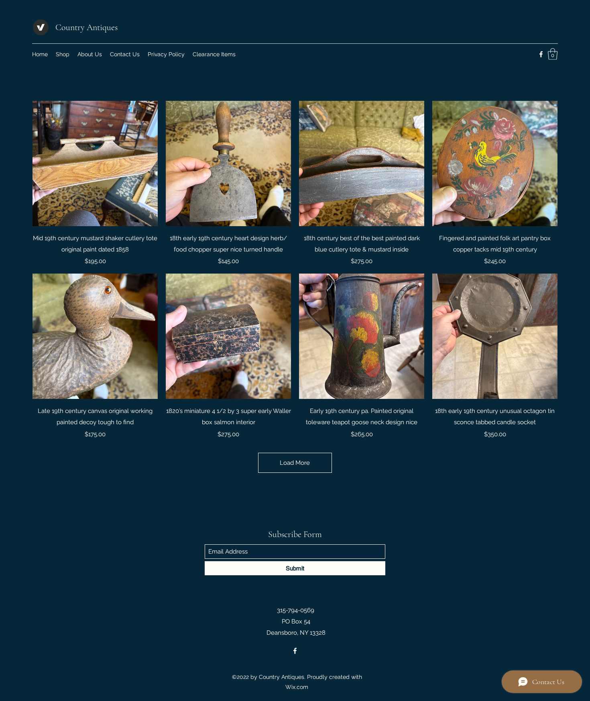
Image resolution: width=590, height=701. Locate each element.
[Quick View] (95, 163)
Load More (295, 462)
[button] (552, 54)
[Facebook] (541, 54)
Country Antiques (86, 27)
